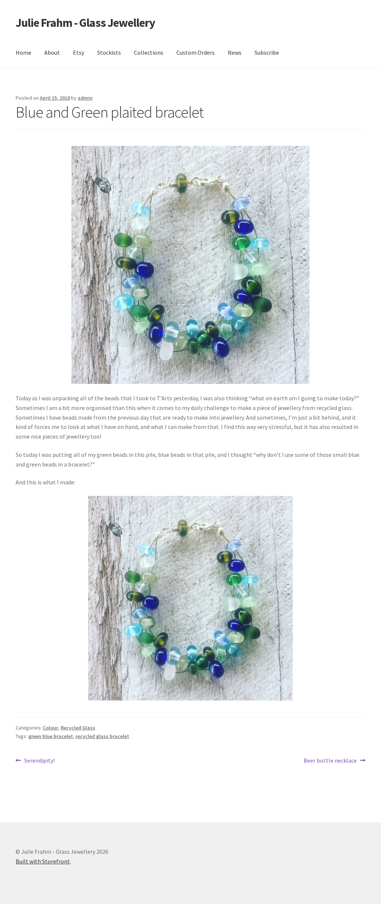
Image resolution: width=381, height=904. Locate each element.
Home (23, 52)
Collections (148, 52)
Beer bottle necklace (330, 761)
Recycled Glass (78, 727)
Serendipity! (39, 761)
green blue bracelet (50, 736)
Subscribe (266, 52)
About (52, 52)
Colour (50, 727)
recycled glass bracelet (102, 736)
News (234, 52)
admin (85, 97)
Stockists (109, 52)
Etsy (78, 52)
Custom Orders (195, 52)
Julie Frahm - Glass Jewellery (85, 22)
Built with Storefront (43, 861)
